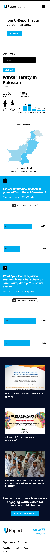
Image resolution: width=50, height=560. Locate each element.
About (5, 548)
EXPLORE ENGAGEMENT (25, 513)
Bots (21, 548)
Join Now (14, 33)
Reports (27, 548)
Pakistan (27, 8)
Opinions (9, 542)
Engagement (13, 548)
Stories (23, 542)
